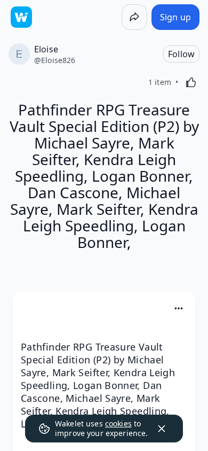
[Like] (190, 82)
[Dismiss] (161, 428)
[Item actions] (178, 308)
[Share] (134, 17)
